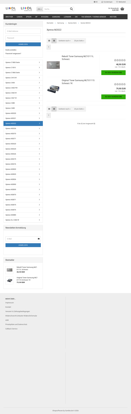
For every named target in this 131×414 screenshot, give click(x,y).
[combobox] (64, 40)
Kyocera (44, 17)
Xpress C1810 (11, 67)
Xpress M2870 (11, 195)
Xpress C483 (10, 108)
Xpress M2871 (11, 200)
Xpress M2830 (11, 184)
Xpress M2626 (11, 154)
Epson (28, 17)
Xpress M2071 (11, 139)
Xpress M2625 (11, 149)
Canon (19, 17)
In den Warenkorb (113, 72)
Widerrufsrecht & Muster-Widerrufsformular (21, 316)
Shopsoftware (57, 411)
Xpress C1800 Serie (13, 62)
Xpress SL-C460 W (12, 220)
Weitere (113, 17)
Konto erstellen (11, 50)
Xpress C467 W (11, 98)
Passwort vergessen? (13, 53)
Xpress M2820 (11, 169)
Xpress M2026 (11, 128)
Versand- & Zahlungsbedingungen (17, 311)
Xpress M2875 (11, 205)
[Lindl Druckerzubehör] (19, 9)
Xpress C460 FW (12, 88)
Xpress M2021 (11, 118)
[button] (96, 2)
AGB (7, 320)
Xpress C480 (10, 103)
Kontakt (8, 307)
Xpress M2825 (11, 174)
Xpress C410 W (11, 78)
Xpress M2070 (11, 134)
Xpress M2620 (11, 144)
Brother (9, 17)
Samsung (56, 17)
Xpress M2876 (11, 210)
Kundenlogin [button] (107, 2)
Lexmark (67, 17)
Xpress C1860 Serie (13, 72)
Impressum (9, 303)
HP (36, 17)
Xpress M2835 (11, 189)
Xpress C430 (10, 83)
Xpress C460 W (11, 93)
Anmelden (23, 44)
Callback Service (11, 329)
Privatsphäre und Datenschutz (16, 324)
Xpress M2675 (11, 159)
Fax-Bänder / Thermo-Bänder (93, 17)
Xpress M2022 (11, 123)
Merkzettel (122, 2)
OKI (76, 17)
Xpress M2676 (11, 164)
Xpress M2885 (11, 215)
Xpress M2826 (11, 179)
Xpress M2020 (11, 113)
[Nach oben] (124, 410)
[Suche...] (71, 9)
